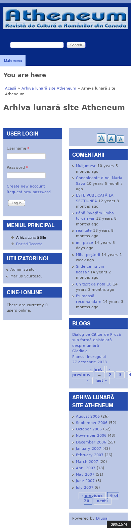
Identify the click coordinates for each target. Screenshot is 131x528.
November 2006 (91, 435)
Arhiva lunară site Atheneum (48, 88)
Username (18, 148)
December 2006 (91, 442)
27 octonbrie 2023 (89, 362)
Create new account (26, 186)
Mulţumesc (86, 166)
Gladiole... (82, 351)
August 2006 (88, 416)
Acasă (10, 88)
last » (101, 380)
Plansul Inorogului (89, 357)
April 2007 (85, 468)
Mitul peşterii (88, 255)
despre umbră (85, 346)
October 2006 (89, 429)
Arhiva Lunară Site (31, 237)
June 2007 (85, 481)
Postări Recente (29, 243)
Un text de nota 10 (94, 284)
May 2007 (85, 474)
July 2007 (84, 487)
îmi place (84, 243)
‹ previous (92, 495)
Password (17, 167)
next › (103, 501)
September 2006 (91, 423)
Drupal (102, 518)
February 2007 (89, 455)
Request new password (29, 192)
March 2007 (87, 462)
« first (96, 369)
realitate (84, 230)
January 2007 (88, 448)
